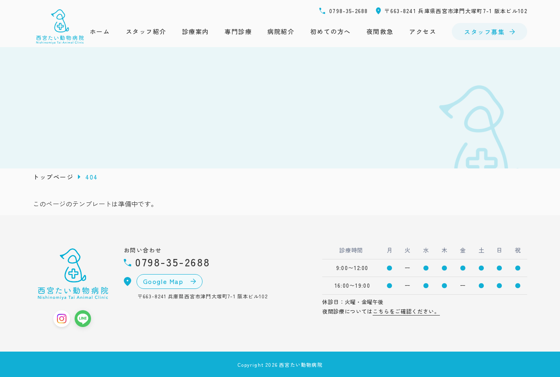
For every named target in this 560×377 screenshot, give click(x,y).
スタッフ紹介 (146, 31)
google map (164, 281)
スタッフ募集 (484, 31)
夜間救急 (380, 31)
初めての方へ (330, 31)
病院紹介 (280, 31)
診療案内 (195, 31)
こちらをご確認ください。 (406, 311)
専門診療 (238, 31)
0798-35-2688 (348, 11)
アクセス (422, 31)
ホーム (100, 31)
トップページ (53, 177)
